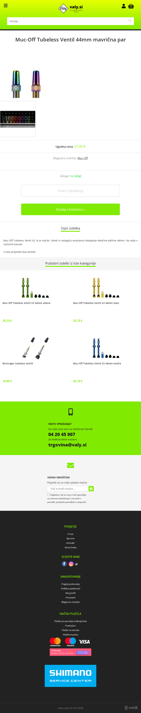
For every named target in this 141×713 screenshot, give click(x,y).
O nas (70, 533)
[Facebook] (64, 564)
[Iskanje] (130, 21)
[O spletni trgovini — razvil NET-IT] (131, 708)
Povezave (70, 597)
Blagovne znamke (71, 602)
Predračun (70, 625)
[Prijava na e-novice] (91, 488)
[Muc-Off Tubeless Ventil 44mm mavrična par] (70, 75)
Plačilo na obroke (70, 630)
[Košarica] (130, 6)
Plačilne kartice (70, 634)
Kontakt (70, 542)
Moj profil (70, 593)
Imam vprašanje (70, 190)
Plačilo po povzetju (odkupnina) (70, 621)
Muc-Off (83, 158)
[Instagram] (71, 564)
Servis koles (71, 547)
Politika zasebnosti (70, 588)
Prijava (125, 6)
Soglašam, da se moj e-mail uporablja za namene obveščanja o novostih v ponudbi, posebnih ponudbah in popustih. (66, 498)
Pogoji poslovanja (71, 584)
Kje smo (71, 538)
